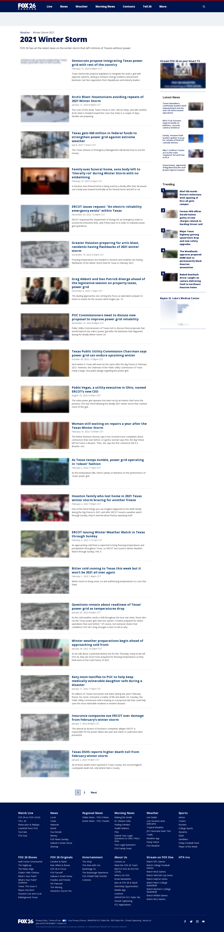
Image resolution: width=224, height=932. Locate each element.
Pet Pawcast (56, 883)
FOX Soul (22, 835)
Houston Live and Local (29, 893)
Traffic (150, 834)
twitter (191, 921)
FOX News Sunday (59, 839)
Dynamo (183, 831)
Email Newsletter (122, 879)
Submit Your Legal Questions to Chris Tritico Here (127, 838)
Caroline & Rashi (58, 861)
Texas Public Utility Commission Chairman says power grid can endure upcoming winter (109, 353)
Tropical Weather (155, 827)
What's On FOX (121, 875)
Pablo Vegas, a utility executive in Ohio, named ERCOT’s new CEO (109, 389)
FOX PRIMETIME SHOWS (94, 876)
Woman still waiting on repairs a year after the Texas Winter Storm (109, 426)
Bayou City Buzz (26, 889)
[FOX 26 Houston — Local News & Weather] (28, 6)
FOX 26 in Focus (58, 868)
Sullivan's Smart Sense (61, 842)
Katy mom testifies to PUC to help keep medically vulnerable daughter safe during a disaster (107, 681)
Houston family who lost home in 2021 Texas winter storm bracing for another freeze (107, 498)
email (203, 921)
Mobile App (120, 889)
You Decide (56, 831)
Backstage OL (89, 868)
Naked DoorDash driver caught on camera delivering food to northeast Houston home (190, 281)
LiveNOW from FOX (28, 828)
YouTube (22, 831)
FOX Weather (153, 845)
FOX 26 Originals (61, 857)
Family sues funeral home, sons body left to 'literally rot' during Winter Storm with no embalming (106, 173)
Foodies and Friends (60, 879)
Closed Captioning (123, 900)
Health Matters (121, 828)
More (162, 6)
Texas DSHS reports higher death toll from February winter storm (105, 754)
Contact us (119, 861)
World (53, 828)
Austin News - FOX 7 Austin (95, 821)
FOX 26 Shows (27, 857)
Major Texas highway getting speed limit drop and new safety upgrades (189, 238)
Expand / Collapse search (204, 6)
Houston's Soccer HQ (60, 890)
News (54, 813)
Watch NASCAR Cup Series (160, 875)
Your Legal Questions (125, 844)
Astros (182, 817)
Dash (181, 835)
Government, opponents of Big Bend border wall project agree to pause (174, 167)
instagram (197, 921)
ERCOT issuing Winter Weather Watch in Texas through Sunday (108, 534)
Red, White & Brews (60, 865)
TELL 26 (22, 821)
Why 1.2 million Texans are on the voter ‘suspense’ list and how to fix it (174, 154)
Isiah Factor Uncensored (30, 861)
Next (94, 792)
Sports (183, 813)
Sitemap (54, 846)
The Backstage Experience (95, 872)
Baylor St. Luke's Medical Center (179, 298)
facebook (185, 921)
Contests (86, 879)
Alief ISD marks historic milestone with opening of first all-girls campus (190, 198)
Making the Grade (123, 817)
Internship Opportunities (126, 886)
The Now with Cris (91, 865)
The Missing (56, 887)
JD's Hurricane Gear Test (159, 831)
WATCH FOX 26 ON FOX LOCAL (126, 870)
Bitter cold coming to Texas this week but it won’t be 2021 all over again (106, 570)
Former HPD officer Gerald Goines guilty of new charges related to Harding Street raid (191, 218)
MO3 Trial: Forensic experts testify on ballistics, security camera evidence (172, 124)
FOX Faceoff (56, 872)
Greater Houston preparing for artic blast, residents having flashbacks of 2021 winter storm (105, 247)
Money (53, 835)
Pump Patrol (153, 842)
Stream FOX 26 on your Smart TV (180, 61)
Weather (25, 32)
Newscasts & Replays (28, 824)
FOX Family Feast (123, 848)
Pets (116, 831)
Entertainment (92, 857)
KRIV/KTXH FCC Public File (127, 897)
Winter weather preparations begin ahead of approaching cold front (107, 643)
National (54, 824)
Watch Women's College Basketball (159, 890)
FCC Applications (122, 904)
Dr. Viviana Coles (122, 821)
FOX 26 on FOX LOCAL (29, 817)
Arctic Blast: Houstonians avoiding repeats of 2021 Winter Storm (108, 99)
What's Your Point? (27, 876)
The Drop (87, 861)
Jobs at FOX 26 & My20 (125, 882)
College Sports (186, 828)
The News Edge (26, 868)
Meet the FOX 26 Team (126, 865)
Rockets (183, 824)
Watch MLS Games (156, 899)
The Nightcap (24, 865)
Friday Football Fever (189, 842)
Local (53, 817)
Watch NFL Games (156, 861)
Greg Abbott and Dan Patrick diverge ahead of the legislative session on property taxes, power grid (108, 283)
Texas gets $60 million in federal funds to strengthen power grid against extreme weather (104, 137)
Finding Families (122, 824)
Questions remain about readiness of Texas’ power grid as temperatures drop (106, 606)
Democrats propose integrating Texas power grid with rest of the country (107, 63)
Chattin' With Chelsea (28, 872)
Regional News (92, 813)
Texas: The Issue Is (27, 886)
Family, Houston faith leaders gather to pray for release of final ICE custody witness (174, 139)
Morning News (124, 813)
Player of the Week (188, 846)
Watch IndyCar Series (157, 879)
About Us (120, 857)
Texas (53, 821)
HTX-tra (184, 857)
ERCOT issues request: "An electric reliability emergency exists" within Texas (107, 209)
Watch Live (25, 813)
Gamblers (183, 839)
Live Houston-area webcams (156, 822)
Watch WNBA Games (157, 895)
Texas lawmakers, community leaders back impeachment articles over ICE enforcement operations (174, 108)
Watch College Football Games (158, 866)
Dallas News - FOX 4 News (95, 817)
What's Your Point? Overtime (27, 881)
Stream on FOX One (160, 857)
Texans (182, 821)
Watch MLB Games (156, 871)
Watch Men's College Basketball (157, 884)
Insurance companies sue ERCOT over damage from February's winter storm (108, 718)
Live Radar (152, 817)
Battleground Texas (28, 897)
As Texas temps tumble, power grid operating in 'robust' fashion (108, 462)
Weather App (153, 838)
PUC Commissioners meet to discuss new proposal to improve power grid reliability (105, 317)
